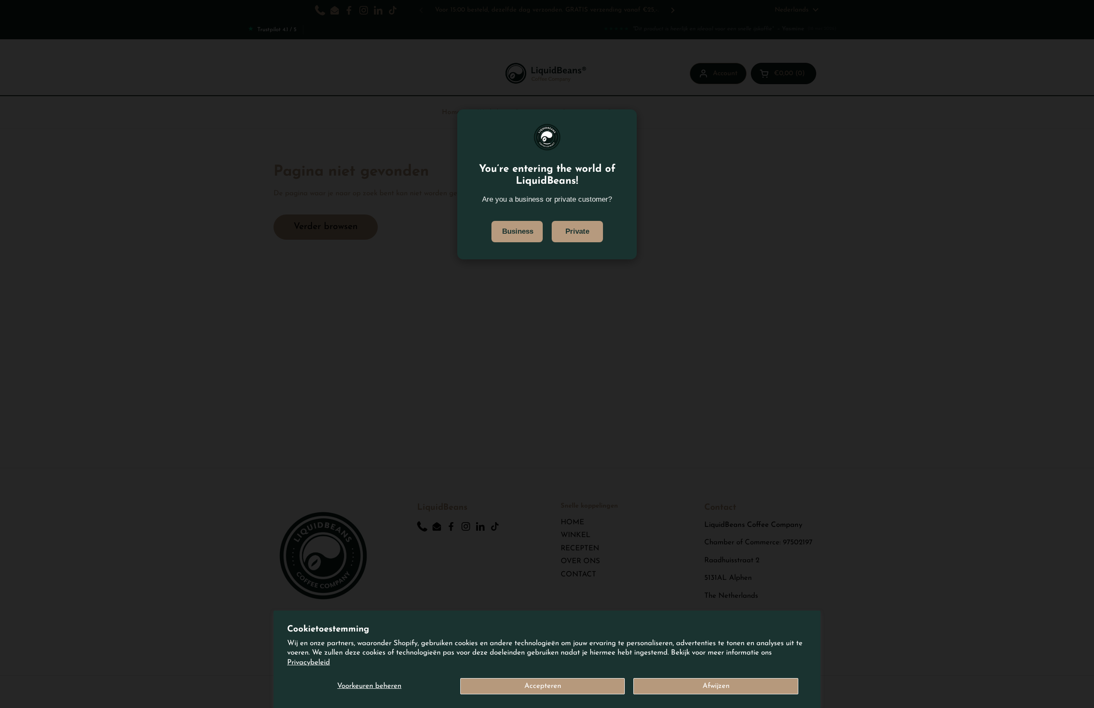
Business (517, 231)
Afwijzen (716, 686)
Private (577, 231)
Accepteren (542, 686)
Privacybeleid (308, 662)
